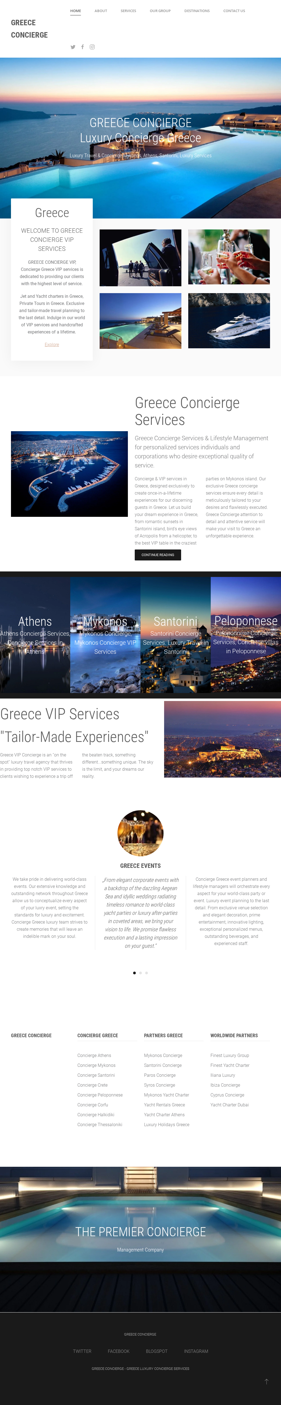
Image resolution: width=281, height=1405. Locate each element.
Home (75, 10)
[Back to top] (266, 1381)
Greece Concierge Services (187, 411)
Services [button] (128, 10)
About (101, 10)
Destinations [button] (197, 10)
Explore (52, 344)
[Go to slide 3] (146, 973)
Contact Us (234, 10)
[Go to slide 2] (140, 973)
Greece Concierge (29, 29)
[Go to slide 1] (134, 973)
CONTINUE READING (158, 555)
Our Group (160, 10)
